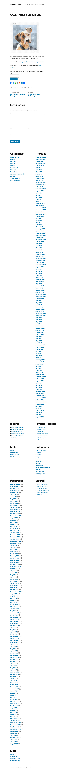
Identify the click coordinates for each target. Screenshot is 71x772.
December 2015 (41, 294)
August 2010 (40, 381)
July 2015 (39, 300)
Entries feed (14, 452)
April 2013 (39, 343)
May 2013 (39, 341)
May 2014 (39, 322)
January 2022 (40, 180)
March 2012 (39, 357)
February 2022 (40, 178)
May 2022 (39, 172)
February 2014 (40, 328)
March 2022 (39, 176)
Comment (12, 113)
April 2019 (39, 250)
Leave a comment (31, 18)
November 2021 (41, 184)
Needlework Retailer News (17, 433)
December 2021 (41, 182)
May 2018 (39, 273)
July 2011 (38, 366)
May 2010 (39, 387)
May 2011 (38, 368)
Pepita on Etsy (40, 440)
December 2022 (41, 157)
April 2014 (39, 324)
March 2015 (39, 307)
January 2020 (40, 231)
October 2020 (40, 212)
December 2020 (41, 208)
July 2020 (39, 218)
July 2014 (39, 317)
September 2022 (41, 163)
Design (12, 163)
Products (13, 170)
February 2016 (40, 290)
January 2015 (40, 311)
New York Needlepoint (42, 435)
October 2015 (40, 298)
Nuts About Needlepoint (17, 435)
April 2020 (39, 224)
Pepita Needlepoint (41, 437)
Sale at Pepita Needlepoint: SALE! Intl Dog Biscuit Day (30, 62)
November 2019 (41, 235)
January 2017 (40, 286)
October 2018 (40, 262)
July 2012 (39, 351)
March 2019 (39, 252)
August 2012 (40, 349)
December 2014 (41, 313)
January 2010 (40, 393)
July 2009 (39, 406)
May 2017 (39, 284)
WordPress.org (15, 457)
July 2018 (39, 269)
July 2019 (39, 243)
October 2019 (40, 237)
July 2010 (39, 383)
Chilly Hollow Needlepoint (17, 429)
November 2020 (41, 210)
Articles (12, 159)
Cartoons (13, 161)
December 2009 (41, 395)
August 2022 (40, 165)
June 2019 (39, 246)
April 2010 (39, 389)
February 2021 (40, 203)
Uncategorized (15, 180)
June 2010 (39, 385)
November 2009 (41, 398)
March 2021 (39, 201)
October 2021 (40, 186)
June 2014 (39, 319)
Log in (12, 450)
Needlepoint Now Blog (16, 431)
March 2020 (39, 227)
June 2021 (39, 195)
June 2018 (39, 271)
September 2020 (41, 214)
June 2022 (39, 170)
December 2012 (41, 345)
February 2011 (40, 374)
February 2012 (40, 360)
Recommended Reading (17, 174)
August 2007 (40, 417)
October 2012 (40, 347)
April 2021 (39, 199)
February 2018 (40, 279)
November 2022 (41, 159)
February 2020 (40, 229)
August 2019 (40, 241)
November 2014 (41, 315)
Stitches (13, 176)
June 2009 (39, 408)
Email (29, 128)
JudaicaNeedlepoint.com (42, 433)
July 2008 (39, 412)
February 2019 (40, 254)
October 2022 (40, 161)
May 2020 (39, 222)
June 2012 (39, 353)
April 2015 (39, 305)
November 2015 (41, 296)
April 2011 (39, 370)
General (12, 165)
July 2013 (39, 336)
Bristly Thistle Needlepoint (17, 427)
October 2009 (40, 400)
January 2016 (40, 292)
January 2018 (40, 281)
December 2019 (41, 233)
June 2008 (39, 414)
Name (11, 128)
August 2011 (39, 364)
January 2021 (40, 205)
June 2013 (39, 338)
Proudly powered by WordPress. (24, 767)
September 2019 (41, 239)
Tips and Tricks (15, 178)
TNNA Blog (14, 437)
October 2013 (40, 332)
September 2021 (41, 189)
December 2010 (41, 376)
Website (11, 134)
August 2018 (40, 267)
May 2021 (39, 197)
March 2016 (39, 288)
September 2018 (41, 265)
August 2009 (40, 404)
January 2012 (40, 362)
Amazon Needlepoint (41, 427)
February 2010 (40, 391)
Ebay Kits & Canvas (41, 429)
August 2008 (40, 410)
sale (35, 87)
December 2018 (41, 258)
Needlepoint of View (16, 4)
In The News (14, 167)
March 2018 (39, 277)
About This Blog (15, 157)
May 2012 (39, 355)
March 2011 (39, 372)
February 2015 (40, 309)
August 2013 (40, 334)
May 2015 (39, 303)
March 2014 (39, 326)
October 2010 (40, 379)
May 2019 (39, 248)
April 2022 (39, 174)
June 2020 (39, 220)
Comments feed (15, 455)
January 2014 (40, 330)
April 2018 (39, 275)
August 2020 (40, 216)
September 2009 (41, 402)
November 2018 (41, 260)
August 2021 (40, 191)
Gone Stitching (40, 431)
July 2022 (39, 167)
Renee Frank (13, 18)
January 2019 (40, 256)
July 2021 (39, 193)
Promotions (30, 87)
